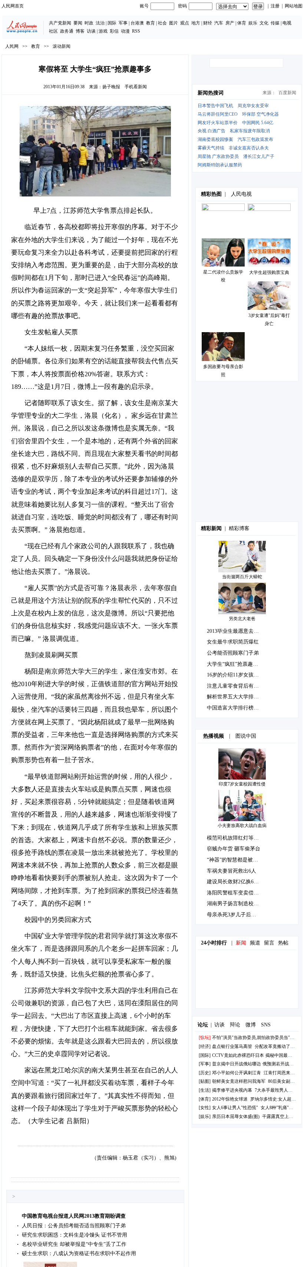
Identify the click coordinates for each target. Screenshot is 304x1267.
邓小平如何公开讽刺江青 (236, 1072)
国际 (112, 23)
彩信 (114, 31)
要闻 (77, 23)
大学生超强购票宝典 (269, 272)
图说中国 (245, 736)
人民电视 (241, 194)
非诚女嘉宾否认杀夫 (249, 147)
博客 (80, 31)
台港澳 (137, 23)
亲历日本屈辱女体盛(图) (236, 1116)
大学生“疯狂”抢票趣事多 (235, 664)
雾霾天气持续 (211, 147)
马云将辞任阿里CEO (218, 114)
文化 (264, 23)
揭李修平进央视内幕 (232, 1090)
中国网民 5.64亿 (257, 122)
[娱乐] (205, 1116)
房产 (229, 23)
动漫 (125, 31)
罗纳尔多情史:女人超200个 (276, 1099)
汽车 (218, 23)
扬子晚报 (111, 86)
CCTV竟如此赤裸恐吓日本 (238, 1055)
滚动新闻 (61, 46)
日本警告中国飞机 (215, 105)
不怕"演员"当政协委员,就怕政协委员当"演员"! (257, 1037)
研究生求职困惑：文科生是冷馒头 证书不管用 (74, 1235)
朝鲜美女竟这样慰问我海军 (238, 1081)
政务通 (66, 31)
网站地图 (294, 6)
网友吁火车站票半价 (218, 122)
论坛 (203, 1025)
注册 (275, 6)
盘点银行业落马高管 (232, 1046)
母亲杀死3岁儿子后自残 (234, 914)
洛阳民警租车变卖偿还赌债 (238, 893)
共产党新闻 (60, 23)
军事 (123, 23)
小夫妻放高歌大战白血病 (242, 825)
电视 (286, 23)
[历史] (205, 1072)
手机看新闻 (136, 86)
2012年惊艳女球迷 (230, 1099)
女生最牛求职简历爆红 (233, 642)
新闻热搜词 (211, 93)
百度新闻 (287, 92)
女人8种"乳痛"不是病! (282, 1107)
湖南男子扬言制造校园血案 (238, 903)
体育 (241, 23)
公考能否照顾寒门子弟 (233, 653)
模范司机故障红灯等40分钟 (238, 838)
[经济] (205, 1046)
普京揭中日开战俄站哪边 (236, 1063)
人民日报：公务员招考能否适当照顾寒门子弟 (74, 1225)
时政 (89, 23)
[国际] (205, 1055)
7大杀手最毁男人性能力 (278, 1090)
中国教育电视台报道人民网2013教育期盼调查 (74, 1216)
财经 (207, 23)
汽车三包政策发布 (255, 139)
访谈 (91, 31)
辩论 (235, 1025)
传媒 (275, 23)
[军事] (205, 1063)
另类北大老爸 (242, 618)
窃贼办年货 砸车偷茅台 (233, 848)
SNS (266, 1025)
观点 (184, 23)
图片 (173, 23)
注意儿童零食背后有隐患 (235, 686)
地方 (195, 23)
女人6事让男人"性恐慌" (235, 1107)
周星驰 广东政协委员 (218, 156)
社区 (53, 31)
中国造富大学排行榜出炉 (235, 708)
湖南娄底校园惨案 (215, 139)
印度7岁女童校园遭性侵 (242, 784)
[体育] (205, 1099)
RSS (136, 31)
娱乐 (252, 23)
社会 (162, 23)
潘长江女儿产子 (258, 156)
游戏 (103, 31)
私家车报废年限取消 (250, 130)
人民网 (12, 46)
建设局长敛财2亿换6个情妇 (238, 881)
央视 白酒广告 (211, 130)
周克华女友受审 (253, 105)
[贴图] (205, 1081)
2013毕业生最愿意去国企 (235, 631)
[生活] (205, 1090)
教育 (150, 23)
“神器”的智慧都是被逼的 (235, 860)
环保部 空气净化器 (260, 114)
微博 (250, 1025)
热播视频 (213, 736)
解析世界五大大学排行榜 (235, 696)
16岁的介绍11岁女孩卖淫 (235, 675)
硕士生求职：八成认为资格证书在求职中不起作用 (79, 1253)
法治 (100, 23)
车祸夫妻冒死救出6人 (231, 871)
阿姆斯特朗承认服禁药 (220, 165)
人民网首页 (12, 6)
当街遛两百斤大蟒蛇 (242, 576)
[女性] (205, 1107)
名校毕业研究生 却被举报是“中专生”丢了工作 (74, 1244)
